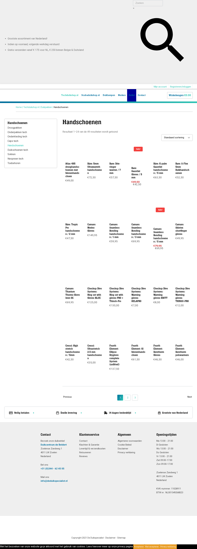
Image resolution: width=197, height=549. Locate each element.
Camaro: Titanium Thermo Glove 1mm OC (72, 293)
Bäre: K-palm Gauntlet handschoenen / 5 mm (160, 168)
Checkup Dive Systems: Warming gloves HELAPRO (138, 295)
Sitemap (121, 538)
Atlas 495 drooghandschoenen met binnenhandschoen (72, 170)
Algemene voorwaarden (130, 441)
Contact (142, 95)
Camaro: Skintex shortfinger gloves (181, 229)
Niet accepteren (152, 546)
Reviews (83, 456)
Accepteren (139, 546)
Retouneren (85, 452)
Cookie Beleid (124, 444)
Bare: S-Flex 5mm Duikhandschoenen (182, 168)
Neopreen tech (15, 158)
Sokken (12, 154)
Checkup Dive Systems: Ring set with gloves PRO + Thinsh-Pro (116, 295)
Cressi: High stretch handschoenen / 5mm (72, 350)
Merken (122, 95)
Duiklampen (109, 95)
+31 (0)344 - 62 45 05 (52, 468)
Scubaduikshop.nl (90, 95)
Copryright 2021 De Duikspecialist (87, 538)
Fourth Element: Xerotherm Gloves (158, 350)
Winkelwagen (180, 95)
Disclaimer (123, 448)
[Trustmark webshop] (20, 440)
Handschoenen (16, 145)
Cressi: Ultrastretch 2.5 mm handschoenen (94, 352)
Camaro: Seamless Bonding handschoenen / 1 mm (116, 231)
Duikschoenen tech (18, 149)
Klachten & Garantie (89, 444)
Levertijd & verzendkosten (92, 448)
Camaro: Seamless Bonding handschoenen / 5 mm (160, 235)
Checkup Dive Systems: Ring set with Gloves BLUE (94, 293)
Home (19, 107)
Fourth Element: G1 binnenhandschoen (138, 350)
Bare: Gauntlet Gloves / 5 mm (136, 173)
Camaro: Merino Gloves (91, 227)
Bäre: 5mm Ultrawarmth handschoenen (94, 168)
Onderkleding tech (17, 136)
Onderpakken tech (17, 132)
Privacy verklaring (126, 452)
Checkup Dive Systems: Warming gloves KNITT (160, 293)
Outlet (132, 95)
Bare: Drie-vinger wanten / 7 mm (115, 168)
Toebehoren (14, 163)
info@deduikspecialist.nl (54, 481)
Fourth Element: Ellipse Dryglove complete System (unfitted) (114, 355)
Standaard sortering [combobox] (174, 137)
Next (189, 397)
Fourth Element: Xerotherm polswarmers (182, 350)
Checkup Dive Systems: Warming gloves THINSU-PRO (182, 295)
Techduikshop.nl (69, 95)
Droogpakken (15, 127)
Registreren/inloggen (180, 86)
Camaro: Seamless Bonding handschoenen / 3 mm (138, 231)
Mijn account (160, 86)
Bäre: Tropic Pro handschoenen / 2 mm (72, 229)
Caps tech (13, 141)
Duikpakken (46, 107)
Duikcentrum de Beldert (54, 444)
